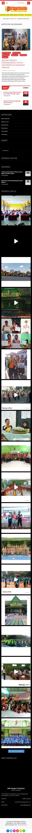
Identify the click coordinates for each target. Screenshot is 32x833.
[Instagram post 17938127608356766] (16, 303)
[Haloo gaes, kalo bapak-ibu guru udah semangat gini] (16, 549)
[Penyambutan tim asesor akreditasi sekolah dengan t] (16, 487)
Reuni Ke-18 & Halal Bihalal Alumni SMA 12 (12, 101)
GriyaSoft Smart (22, 825)
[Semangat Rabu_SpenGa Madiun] (16, 241)
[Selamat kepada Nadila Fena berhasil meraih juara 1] (16, 364)
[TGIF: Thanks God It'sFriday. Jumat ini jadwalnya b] (16, 641)
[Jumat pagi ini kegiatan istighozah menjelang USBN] (16, 610)
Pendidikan (23, 55)
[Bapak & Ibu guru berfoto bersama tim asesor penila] (16, 456)
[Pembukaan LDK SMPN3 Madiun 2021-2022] (16, 210)
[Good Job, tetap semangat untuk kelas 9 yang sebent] (16, 702)
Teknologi (5, 57)
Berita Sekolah (6, 53)
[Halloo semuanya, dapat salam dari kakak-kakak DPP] (16, 333)
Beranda (14, 18)
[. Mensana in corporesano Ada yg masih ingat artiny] (16, 272)
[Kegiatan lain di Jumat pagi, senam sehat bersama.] (16, 579)
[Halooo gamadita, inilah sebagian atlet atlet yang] (16, 518)
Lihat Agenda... (7, 95)
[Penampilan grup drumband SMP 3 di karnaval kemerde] (16, 395)
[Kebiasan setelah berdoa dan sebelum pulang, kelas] (16, 672)
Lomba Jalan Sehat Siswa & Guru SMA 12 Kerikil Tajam (12, 93)
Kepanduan (5, 55)
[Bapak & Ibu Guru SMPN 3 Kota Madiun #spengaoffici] (16, 733)
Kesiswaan (15, 55)
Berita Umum (16, 53)
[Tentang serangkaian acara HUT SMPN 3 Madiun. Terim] (16, 426)
